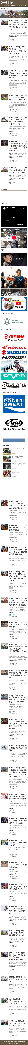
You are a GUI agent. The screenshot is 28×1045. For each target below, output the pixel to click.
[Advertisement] (11, 487)
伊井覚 (13, 614)
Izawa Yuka (15, 182)
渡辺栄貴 (14, 687)
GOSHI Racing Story (13, 14)
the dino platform (15, 1043)
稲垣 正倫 (14, 39)
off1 (13, 811)
